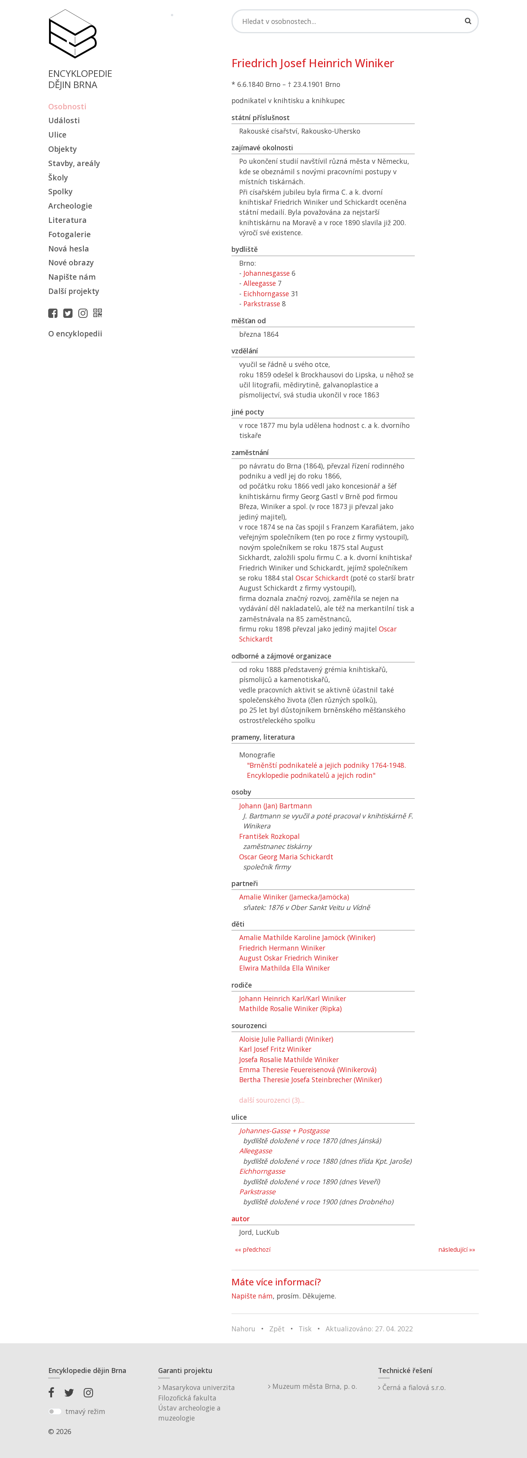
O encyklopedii (75, 333)
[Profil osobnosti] (99, 313)
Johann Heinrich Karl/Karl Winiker (292, 998)
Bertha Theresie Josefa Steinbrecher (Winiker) (310, 1079)
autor (240, 1218)
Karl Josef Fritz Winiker (275, 1049)
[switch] (55, 1411)
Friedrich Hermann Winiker (282, 947)
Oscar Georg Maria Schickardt (286, 856)
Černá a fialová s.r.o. (413, 1387)
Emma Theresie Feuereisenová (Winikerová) (308, 1069)
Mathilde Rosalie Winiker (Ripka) (290, 1008)
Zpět (277, 1328)
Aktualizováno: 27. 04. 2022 (369, 1328)
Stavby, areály (74, 163)
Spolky (60, 191)
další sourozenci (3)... (271, 1100)
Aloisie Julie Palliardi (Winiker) (286, 1039)
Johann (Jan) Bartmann (275, 805)
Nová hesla (68, 248)
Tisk (305, 1328)
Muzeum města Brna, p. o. (313, 1386)
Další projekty (73, 291)
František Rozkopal (269, 836)
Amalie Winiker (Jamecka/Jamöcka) (294, 896)
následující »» (456, 1250)
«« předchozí (252, 1250)
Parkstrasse (261, 303)
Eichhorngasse (266, 293)
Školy (58, 177)
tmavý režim (85, 1411)
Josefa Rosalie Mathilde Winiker (289, 1059)
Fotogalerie (69, 234)
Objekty (62, 149)
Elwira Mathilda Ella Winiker (284, 968)
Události (64, 120)
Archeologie (70, 205)
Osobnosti (67, 106)
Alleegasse (259, 283)
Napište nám (72, 277)
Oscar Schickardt (322, 577)
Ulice (57, 134)
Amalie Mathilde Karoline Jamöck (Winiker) (307, 937)
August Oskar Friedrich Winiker (288, 957)
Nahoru (243, 1328)
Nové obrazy (71, 262)
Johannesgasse (266, 273)
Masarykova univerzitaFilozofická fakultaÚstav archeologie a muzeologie (196, 1402)
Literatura (67, 220)
